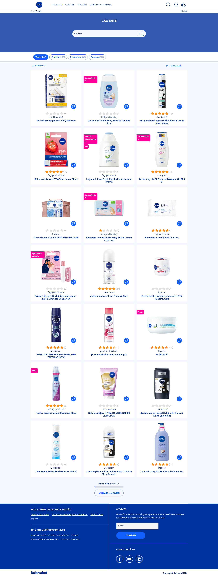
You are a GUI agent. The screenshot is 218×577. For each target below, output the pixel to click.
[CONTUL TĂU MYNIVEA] (176, 5)
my (121, 509)
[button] (73, 106)
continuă (131, 535)
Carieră (74, 535)
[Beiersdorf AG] (39, 573)
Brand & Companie (101, 4)
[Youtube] (129, 559)
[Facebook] (119, 559)
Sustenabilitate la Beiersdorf (44, 539)
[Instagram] (139, 559)
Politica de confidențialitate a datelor (70, 514)
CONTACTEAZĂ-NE (70, 539)
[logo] (39, 5)
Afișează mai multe (109, 493)
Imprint (34, 519)
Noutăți (82, 4)
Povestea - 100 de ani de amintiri (50, 535)
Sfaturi (69, 4)
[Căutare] (168, 5)
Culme (184, 11)
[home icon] (32, 11)
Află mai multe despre (48, 530)
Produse (57, 4)
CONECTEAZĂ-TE (125, 549)
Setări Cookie (96, 514)
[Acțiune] (183, 5)
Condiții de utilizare (40, 514)
